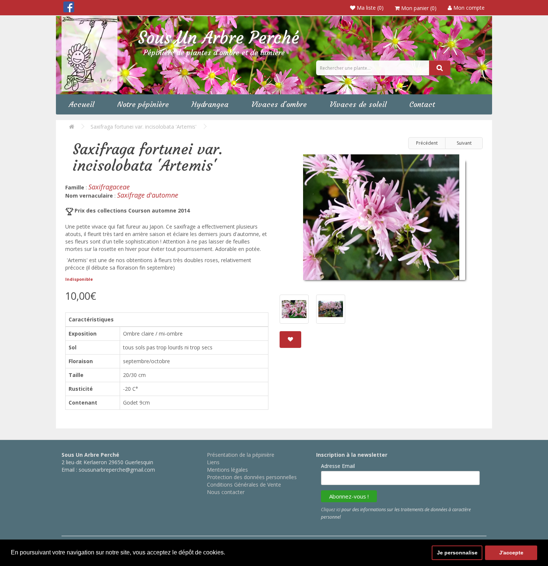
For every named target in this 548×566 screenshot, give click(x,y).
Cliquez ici (330, 509)
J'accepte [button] (511, 553)
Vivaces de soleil (358, 104)
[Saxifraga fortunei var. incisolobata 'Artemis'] (381, 220)
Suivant (464, 143)
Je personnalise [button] (457, 553)
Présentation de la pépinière (240, 454)
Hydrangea (210, 104)
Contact (422, 104)
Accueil (81, 104)
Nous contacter (226, 492)
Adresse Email (338, 465)
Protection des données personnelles (252, 477)
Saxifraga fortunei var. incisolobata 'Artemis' (143, 126)
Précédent (427, 143)
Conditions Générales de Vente (244, 484)
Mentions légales (227, 469)
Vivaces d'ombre (279, 104)
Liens (213, 462)
